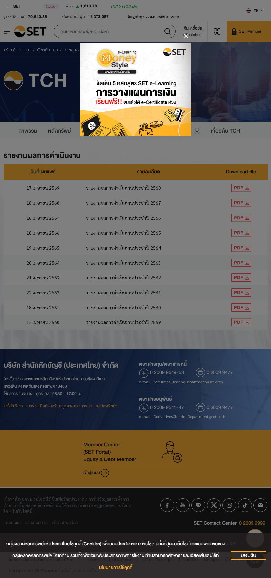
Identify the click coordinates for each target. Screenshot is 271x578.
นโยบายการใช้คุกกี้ (115, 567)
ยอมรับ (248, 555)
